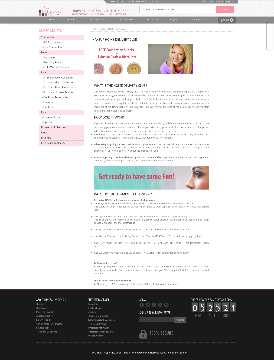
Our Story (40, 304)
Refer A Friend (43, 320)
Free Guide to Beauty (53, 143)
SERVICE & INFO (196, 19)
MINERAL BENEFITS (98, 19)
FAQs (173, 19)
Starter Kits (47, 37)
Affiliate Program (96, 335)
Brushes (46, 137)
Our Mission (42, 308)
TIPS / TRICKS (151, 19)
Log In (219, 1)
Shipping (92, 312)
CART (228, 20)
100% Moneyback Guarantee (101, 320)
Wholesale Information (98, 327)
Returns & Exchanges (98, 316)
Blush (44, 132)
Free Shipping (270, 36)
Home (94, 29)
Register (229, 1)
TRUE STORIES (126, 19)
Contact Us (93, 304)
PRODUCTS (72, 19)
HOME (52, 19)
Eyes (43, 72)
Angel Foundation (44, 316)
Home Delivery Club (97, 324)
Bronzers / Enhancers (53, 127)
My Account (208, 1)
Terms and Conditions (46, 331)
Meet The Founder (45, 312)
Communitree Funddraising (49, 324)
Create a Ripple (95, 308)
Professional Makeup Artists (101, 331)
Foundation (47, 52)
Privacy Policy (42, 327)
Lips (43, 112)
